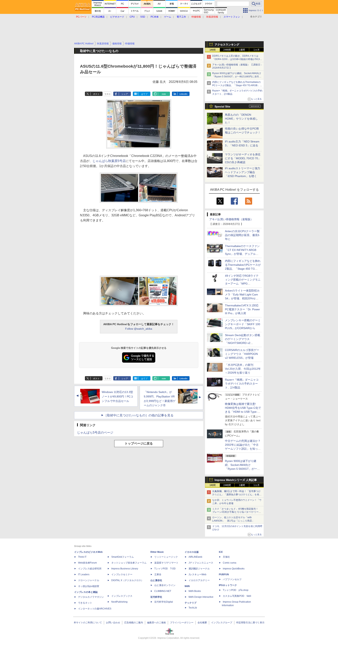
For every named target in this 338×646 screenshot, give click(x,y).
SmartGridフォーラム (122, 557)
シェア (124, 94)
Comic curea (229, 562)
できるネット (85, 602)
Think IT (82, 557)
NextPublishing (119, 601)
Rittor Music (157, 552)
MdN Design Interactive (201, 597)
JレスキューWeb (197, 574)
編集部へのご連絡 (156, 622)
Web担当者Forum (87, 562)
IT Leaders (83, 574)
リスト (107, 94)
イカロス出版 (192, 552)
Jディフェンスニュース (201, 562)
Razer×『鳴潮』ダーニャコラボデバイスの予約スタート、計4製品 (242, 383)
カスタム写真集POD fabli (237, 596)
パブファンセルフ (232, 579)
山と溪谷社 (156, 580)
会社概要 (202, 622)
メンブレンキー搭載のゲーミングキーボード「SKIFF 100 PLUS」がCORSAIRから (243, 324)
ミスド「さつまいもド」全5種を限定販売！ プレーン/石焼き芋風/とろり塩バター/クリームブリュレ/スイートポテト (236, 512)
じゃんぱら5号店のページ (95, 432)
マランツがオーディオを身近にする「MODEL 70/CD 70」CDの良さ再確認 (243, 158)
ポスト (96, 94)
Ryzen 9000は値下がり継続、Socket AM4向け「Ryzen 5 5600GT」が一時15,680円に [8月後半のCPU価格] (236, 76)
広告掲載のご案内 (133, 622)
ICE (221, 552)
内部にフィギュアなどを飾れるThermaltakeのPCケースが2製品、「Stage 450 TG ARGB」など (237, 85)
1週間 (242, 49)
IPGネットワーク (228, 585)
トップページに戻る (139, 443)
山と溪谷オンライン (164, 585)
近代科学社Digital (163, 601)
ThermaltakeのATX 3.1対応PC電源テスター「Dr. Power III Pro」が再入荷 (242, 309)
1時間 (212, 49)
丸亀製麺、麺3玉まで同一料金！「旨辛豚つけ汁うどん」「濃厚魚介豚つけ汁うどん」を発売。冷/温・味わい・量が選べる (236, 494)
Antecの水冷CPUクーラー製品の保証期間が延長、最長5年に (242, 235)
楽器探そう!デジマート (166, 562)
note (164, 94)
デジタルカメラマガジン (91, 597)
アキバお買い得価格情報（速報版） (231, 219)
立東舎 (157, 574)
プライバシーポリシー (181, 622)
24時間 (227, 49)
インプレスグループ (221, 622)
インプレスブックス (121, 596)
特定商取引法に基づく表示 (250, 622)
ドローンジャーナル (88, 580)
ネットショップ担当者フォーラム (129, 562)
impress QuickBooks (234, 568)
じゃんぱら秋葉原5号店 (109, 161)
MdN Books (195, 591)
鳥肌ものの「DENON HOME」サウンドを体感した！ (241, 118)
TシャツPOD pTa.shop (235, 590)
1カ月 (257, 49)
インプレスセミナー (121, 574)
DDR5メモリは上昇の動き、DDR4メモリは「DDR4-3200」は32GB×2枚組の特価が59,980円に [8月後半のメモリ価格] (237, 59)
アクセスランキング (227, 44)
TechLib (193, 607)
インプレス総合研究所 (90, 568)
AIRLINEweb (195, 557)
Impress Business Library (124, 568)
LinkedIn (183, 94)
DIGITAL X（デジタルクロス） (127, 580)
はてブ (144, 94)
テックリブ (190, 602)
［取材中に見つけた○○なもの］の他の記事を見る (138, 415)
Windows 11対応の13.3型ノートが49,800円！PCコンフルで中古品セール (117, 396)
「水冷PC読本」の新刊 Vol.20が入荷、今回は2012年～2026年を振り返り (243, 368)
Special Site (222, 106)
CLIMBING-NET (162, 591)
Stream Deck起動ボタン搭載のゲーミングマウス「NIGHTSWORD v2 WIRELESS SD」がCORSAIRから (242, 343)
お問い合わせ (113, 622)
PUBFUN (224, 574)
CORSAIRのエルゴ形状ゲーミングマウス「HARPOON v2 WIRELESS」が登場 (242, 353)
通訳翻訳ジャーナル (199, 568)
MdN (187, 586)
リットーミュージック (166, 557)
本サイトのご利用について (88, 622)
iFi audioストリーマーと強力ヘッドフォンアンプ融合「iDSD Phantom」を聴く (242, 172)
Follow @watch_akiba (138, 328)
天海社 (226, 557)
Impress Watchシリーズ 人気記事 (236, 479)
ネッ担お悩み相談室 (88, 586)
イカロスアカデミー (199, 580)
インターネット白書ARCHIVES (94, 608)
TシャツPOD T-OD (165, 568)
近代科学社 (156, 597)
